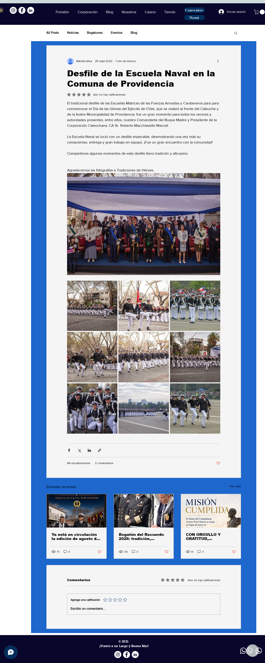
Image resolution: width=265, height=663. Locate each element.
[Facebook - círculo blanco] (21, 10)
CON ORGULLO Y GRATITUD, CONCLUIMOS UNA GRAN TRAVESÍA (205, 537)
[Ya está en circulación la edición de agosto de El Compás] (76, 511)
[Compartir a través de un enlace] (99, 450)
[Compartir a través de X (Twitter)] (79, 450)
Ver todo (235, 486)
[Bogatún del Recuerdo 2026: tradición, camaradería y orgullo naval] (144, 511)
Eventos (116, 32)
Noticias (73, 32)
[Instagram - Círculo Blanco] (13, 10)
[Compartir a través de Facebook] (69, 450)
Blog (134, 32)
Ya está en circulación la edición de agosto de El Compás (75, 537)
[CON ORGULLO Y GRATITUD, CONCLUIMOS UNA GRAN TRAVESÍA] (211, 511)
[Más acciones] (217, 61)
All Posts (52, 32)
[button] (111, 12)
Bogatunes (94, 32)
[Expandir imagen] (92, 306)
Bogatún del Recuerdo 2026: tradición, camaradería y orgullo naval (141, 537)
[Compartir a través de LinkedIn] (89, 450)
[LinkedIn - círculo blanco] (30, 10)
